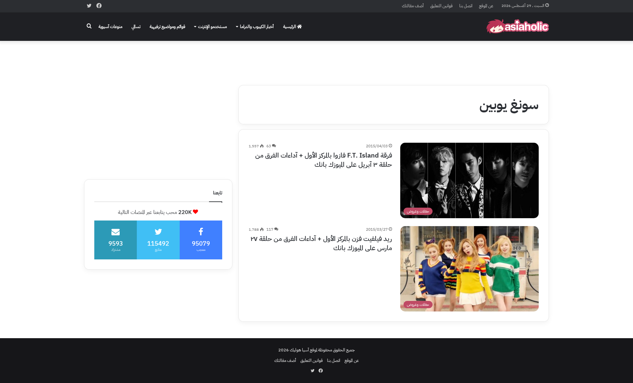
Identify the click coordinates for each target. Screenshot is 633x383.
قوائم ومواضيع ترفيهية (167, 26)
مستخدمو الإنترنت (212, 26)
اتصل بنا (465, 6)
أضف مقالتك (413, 6)
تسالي (136, 26)
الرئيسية (290, 26)
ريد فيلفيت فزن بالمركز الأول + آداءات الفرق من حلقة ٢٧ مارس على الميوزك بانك (321, 243)
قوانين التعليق (441, 6)
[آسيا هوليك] (517, 26)
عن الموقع (486, 6)
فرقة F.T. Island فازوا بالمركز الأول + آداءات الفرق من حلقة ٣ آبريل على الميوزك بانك (323, 159)
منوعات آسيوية (110, 26)
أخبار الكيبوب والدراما (257, 26)
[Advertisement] (316, 58)
